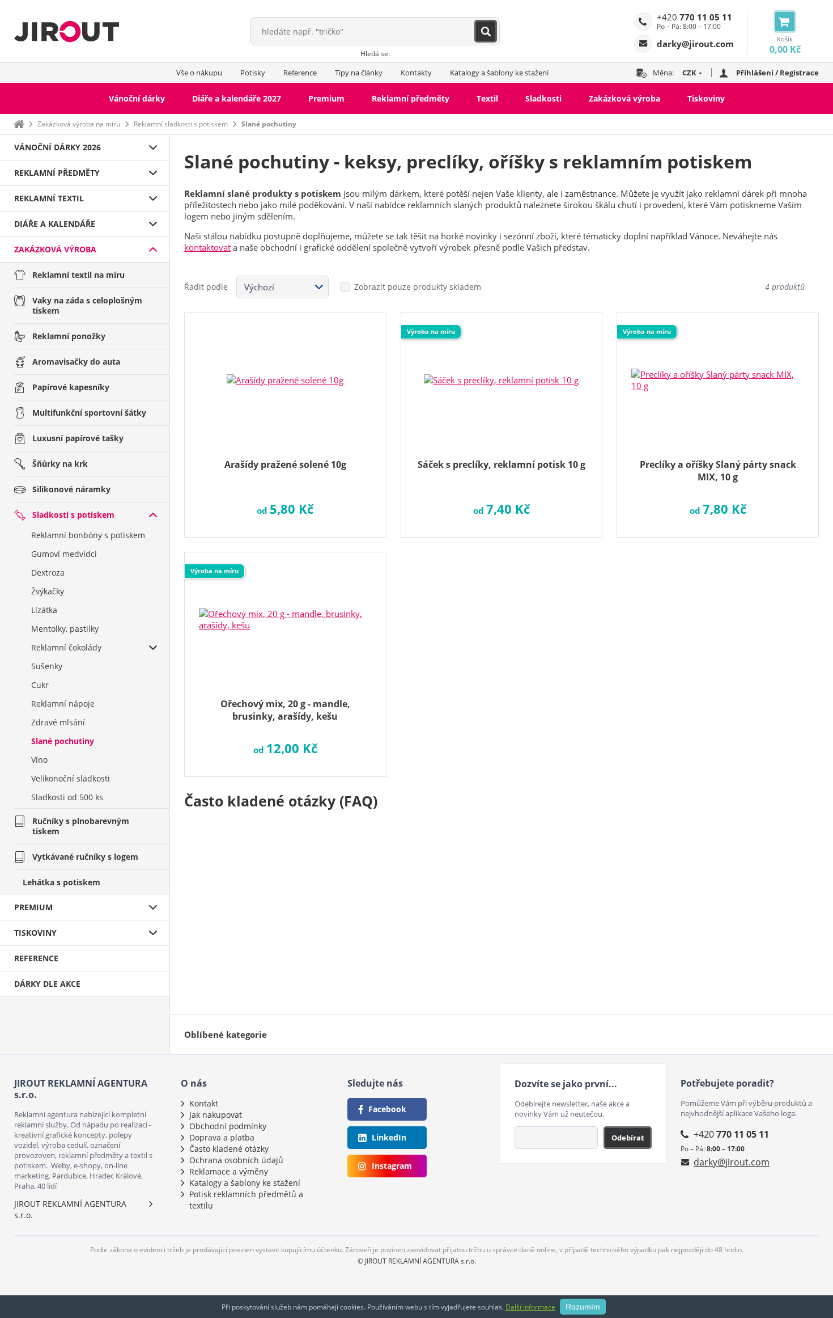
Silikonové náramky (71, 489)
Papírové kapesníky (70, 387)
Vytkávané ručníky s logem (85, 856)
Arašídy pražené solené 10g (285, 464)
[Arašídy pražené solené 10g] (285, 372)
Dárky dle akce (47, 983)
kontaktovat (207, 247)
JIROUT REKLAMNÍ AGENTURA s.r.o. (70, 1209)
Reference (300, 72)
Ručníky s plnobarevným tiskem (80, 826)
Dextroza (48, 572)
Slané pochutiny (62, 741)
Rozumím (583, 1306)
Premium (326, 98)
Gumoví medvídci (64, 553)
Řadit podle (206, 286)
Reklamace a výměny (228, 1171)
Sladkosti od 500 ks (67, 797)
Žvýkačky (47, 591)
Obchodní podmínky (227, 1126)
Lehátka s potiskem (61, 882)
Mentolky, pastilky (65, 628)
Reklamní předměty (410, 98)
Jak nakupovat (215, 1114)
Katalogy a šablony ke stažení (499, 72)
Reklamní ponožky (68, 336)
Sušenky (46, 666)
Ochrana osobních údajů (236, 1160)
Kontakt (203, 1103)
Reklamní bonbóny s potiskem (88, 535)
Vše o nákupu (199, 72)
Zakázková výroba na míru (78, 124)
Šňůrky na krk (60, 463)
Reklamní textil (49, 198)
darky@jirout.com (732, 1162)
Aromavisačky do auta (76, 361)
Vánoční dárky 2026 (57, 147)
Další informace (530, 1307)
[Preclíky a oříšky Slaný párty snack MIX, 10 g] (717, 372)
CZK (689, 72)
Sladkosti (543, 98)
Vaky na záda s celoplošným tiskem (87, 305)
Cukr (40, 684)
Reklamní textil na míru (78, 274)
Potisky (252, 72)
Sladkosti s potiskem (73, 514)
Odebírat (627, 1138)
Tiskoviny (706, 98)
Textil (487, 98)
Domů (19, 124)
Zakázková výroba (624, 98)
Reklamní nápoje (63, 703)
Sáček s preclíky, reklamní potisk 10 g (501, 464)
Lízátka (44, 610)
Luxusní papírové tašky (78, 438)
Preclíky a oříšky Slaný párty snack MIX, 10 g (718, 470)
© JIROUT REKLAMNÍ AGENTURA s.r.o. (417, 1261)
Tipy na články (358, 72)
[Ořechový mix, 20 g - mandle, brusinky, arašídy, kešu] (285, 611)
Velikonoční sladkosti (70, 778)
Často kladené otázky (229, 1148)
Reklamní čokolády (66, 647)
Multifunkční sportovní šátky (89, 412)
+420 (694, 17)
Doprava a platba (221, 1137)
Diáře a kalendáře (54, 223)
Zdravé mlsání (58, 722)
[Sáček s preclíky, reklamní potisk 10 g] (501, 372)
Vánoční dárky (137, 98)
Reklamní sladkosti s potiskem (181, 124)
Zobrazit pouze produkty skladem (417, 286)
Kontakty (416, 72)
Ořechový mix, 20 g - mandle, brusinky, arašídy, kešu (285, 710)
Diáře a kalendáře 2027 (236, 98)
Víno (39, 759)
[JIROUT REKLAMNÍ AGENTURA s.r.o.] (66, 31)
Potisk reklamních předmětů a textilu (246, 1200)
